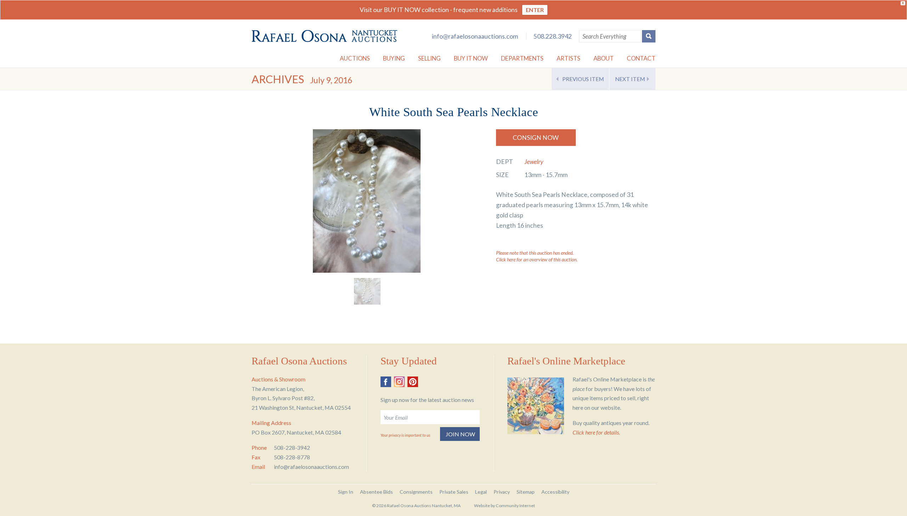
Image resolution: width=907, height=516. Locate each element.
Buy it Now (471, 58)
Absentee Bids (376, 492)
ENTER (535, 9)
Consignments (416, 492)
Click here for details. (596, 432)
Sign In (345, 492)
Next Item (630, 79)
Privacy (502, 492)
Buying (394, 58)
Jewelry (533, 161)
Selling (429, 58)
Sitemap (526, 492)
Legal (481, 492)
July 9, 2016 (331, 80)
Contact (641, 58)
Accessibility (555, 492)
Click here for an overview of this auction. (537, 259)
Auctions (355, 58)
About (603, 58)
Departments (522, 58)
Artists (568, 58)
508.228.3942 (553, 36)
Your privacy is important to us (405, 435)
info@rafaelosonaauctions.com (475, 36)
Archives (278, 79)
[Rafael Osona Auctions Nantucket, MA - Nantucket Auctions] (324, 36)
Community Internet (515, 505)
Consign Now (536, 137)
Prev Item (583, 79)
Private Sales (453, 492)
